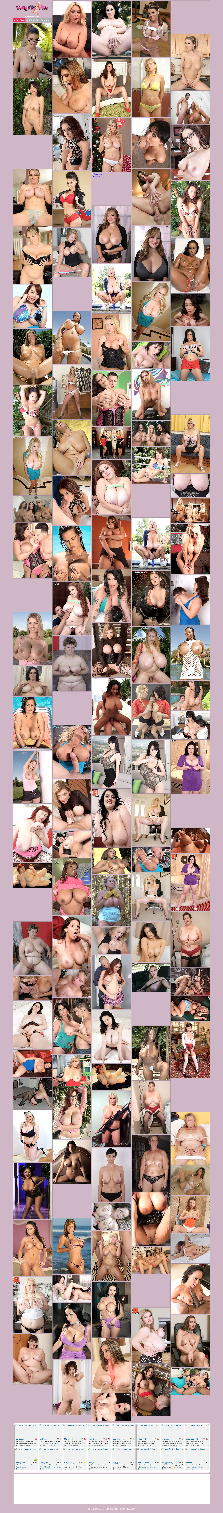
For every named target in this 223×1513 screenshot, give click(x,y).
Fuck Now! (45, 20)
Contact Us (131, 1509)
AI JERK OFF (32, 20)
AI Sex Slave (19, 20)
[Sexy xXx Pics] (32, 8)
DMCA (122, 1509)
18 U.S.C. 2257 (112, 1509)
